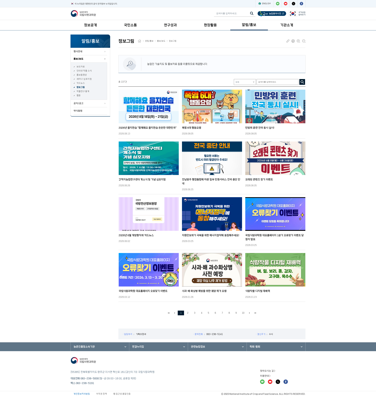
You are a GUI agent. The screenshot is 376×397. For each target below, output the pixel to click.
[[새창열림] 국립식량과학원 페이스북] (301, 3)
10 (243, 313)
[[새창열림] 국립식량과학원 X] (293, 3)
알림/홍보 (249, 25)
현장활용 (210, 25)
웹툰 (79, 95)
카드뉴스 (81, 83)
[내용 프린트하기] (293, 41)
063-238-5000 (89, 378)
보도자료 (81, 66)
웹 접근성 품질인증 (122, 394)
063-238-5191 (85, 383)
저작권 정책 (101, 394)
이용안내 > (265, 376)
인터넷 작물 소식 (84, 70)
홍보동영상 (82, 75)
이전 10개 (174, 313)
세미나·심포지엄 (84, 79)
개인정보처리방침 (81, 394)
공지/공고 (78, 103)
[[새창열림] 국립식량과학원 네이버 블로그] (278, 3)
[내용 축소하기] (304, 41)
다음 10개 (249, 313)
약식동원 (78, 110)
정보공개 (90, 25)
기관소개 (286, 25)
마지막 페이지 (255, 313)
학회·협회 (255, 346)
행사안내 (78, 51)
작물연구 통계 (83, 91)
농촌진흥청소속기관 (84, 346)
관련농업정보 (198, 346)
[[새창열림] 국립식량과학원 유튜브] (285, 3)
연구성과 (170, 25)
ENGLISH (266, 3)
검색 (302, 82)
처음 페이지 (168, 313)
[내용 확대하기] (298, 41)
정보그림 (81, 87)
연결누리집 (138, 346)
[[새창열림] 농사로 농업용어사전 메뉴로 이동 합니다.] (272, 13)
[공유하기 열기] (287, 41)
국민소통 (130, 25)
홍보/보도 (78, 58)
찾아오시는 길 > (267, 371)
